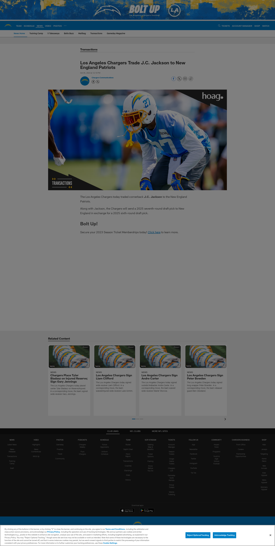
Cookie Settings (110, 543)
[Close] (270, 535)
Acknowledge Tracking (224, 535)
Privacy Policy (53, 532)
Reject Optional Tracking (198, 535)
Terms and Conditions (115, 529)
